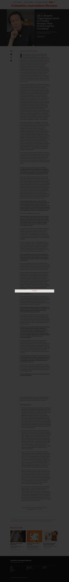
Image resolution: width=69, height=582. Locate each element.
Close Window (34, 290)
